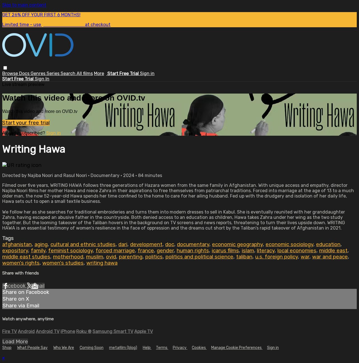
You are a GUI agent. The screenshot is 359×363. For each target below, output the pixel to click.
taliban (244, 257)
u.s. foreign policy (276, 257)
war (305, 257)
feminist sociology (70, 251)
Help (147, 347)
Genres (39, 73)
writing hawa (102, 263)
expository (15, 251)
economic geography (237, 244)
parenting (130, 257)
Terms (162, 347)
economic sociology (289, 244)
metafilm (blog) (123, 347)
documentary (193, 244)
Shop (6, 347)
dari (122, 244)
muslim (94, 257)
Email (38, 286)
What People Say (32, 347)
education (328, 244)
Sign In (42, 78)
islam (248, 251)
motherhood (68, 257)
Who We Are (63, 347)
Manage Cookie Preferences (237, 347)
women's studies (63, 263)
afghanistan (17, 244)
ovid (111, 257)
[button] (5, 68)
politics (154, 257)
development (146, 244)
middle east (333, 251)
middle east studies (26, 257)
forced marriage (115, 251)
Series (54, 73)
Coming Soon (91, 347)
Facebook (14, 286)
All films (85, 73)
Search (69, 73)
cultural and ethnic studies (83, 244)
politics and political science (199, 257)
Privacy (180, 347)
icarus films (225, 251)
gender (165, 251)
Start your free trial (26, 123)
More (99, 73)
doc (169, 244)
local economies (296, 251)
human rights (193, 251)
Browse (10, 73)
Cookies (199, 347)
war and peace (330, 257)
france (146, 251)
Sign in (147, 73)
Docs (25, 73)
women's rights (21, 263)
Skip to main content (24, 5)
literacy (266, 251)
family (38, 251)
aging (41, 244)
